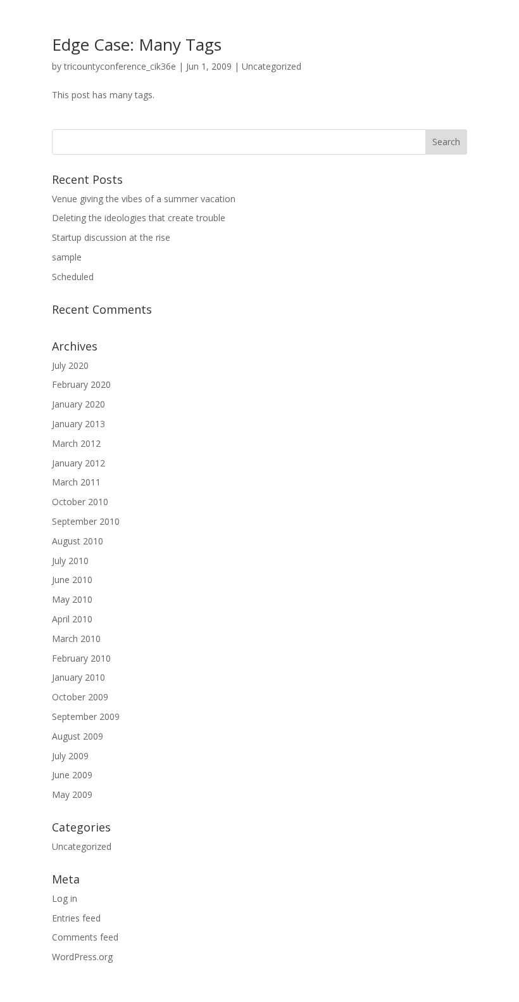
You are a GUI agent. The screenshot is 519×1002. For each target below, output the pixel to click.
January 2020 (78, 404)
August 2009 (77, 736)
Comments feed (85, 937)
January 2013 (78, 424)
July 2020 (70, 365)
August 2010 (77, 541)
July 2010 (70, 561)
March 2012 (76, 443)
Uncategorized (271, 66)
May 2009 (72, 794)
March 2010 (76, 639)
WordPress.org (82, 957)
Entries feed (76, 918)
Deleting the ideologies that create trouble (138, 218)
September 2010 (86, 521)
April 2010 (72, 619)
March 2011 (76, 482)
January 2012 (78, 463)
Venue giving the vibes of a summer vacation (143, 199)
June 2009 (72, 775)
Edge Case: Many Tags (137, 44)
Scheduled (73, 277)
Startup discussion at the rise (111, 237)
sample (67, 257)
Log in (64, 898)
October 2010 (80, 502)
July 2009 (70, 756)
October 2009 (80, 697)
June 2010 (72, 580)
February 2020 (81, 384)
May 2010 (72, 599)
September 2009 (86, 716)
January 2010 (78, 677)
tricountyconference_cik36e (120, 66)
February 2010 (81, 658)
